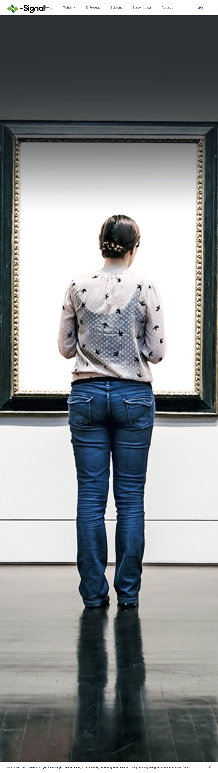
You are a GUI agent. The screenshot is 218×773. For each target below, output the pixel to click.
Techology (69, 7)
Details (186, 767)
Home (48, 7)
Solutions (116, 7)
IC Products (93, 7)
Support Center (142, 7)
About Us (167, 7)
